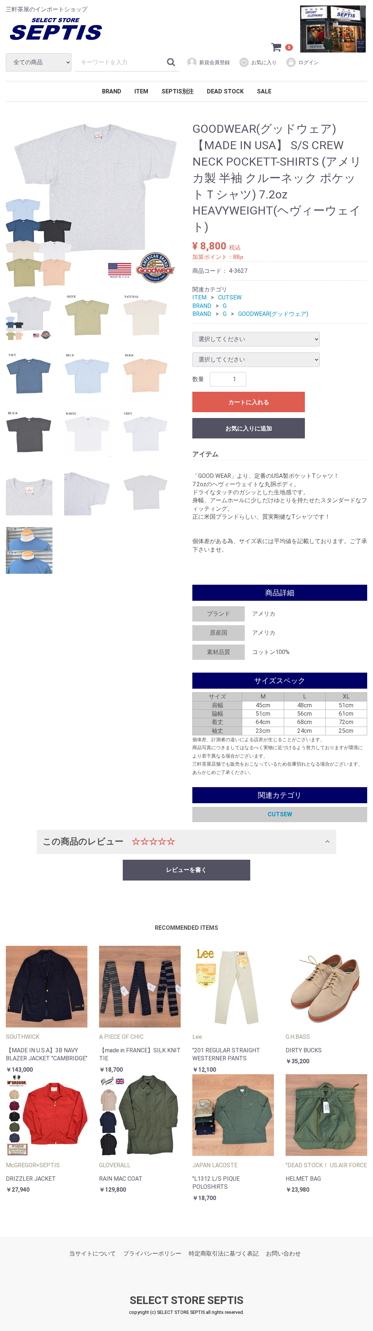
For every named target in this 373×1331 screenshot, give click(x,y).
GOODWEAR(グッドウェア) (273, 313)
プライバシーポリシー (152, 1253)
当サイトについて (92, 1253)
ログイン (308, 62)
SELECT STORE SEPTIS (186, 1300)
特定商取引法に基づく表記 (224, 1253)
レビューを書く (186, 869)
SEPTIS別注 (177, 91)
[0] (276, 47)
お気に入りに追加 (248, 428)
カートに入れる (248, 402)
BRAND (111, 91)
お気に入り (264, 62)
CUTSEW (230, 297)
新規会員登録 (214, 62)
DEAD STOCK (225, 91)
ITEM (141, 91)
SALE (264, 91)
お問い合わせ (283, 1253)
